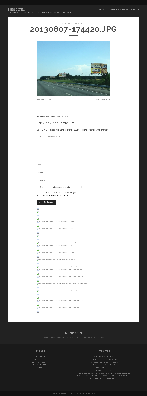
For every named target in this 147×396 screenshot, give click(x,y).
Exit (110, 367)
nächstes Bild (103, 100)
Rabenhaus (98, 356)
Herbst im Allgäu (110, 359)
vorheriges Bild (45, 100)
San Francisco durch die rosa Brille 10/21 (110, 373)
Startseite (102, 10)
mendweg (80, 23)
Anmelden (39, 359)
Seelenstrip (110, 370)
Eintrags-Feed (39, 362)
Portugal (111, 356)
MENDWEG (16, 9)
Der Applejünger (83, 376)
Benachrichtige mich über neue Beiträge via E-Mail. (61, 187)
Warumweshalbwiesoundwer (124, 10)
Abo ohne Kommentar (58, 195)
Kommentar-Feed (39, 365)
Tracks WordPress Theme (63, 393)
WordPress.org (38, 367)
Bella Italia (110, 365)
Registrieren (39, 356)
